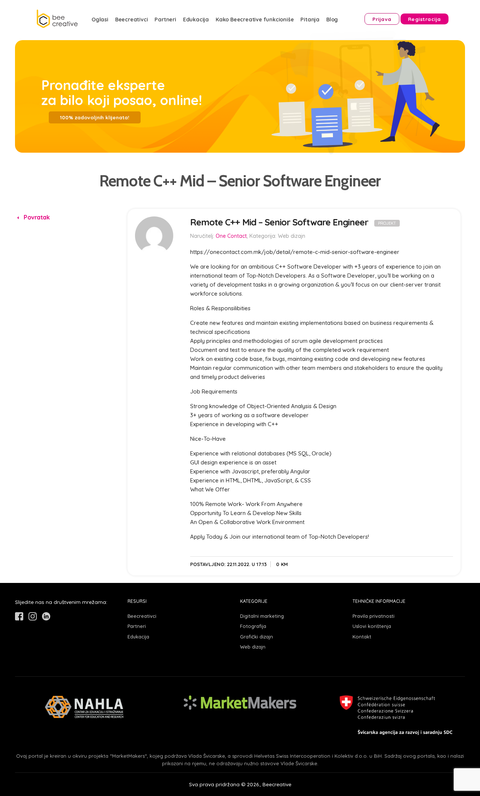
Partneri (165, 19)
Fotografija (253, 626)
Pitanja (310, 19)
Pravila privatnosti (373, 616)
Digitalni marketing (262, 616)
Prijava (382, 19)
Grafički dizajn (256, 637)
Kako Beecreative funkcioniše (255, 19)
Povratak (36, 217)
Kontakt (361, 637)
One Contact (231, 236)
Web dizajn (253, 647)
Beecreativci (131, 19)
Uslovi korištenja (371, 626)
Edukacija (196, 19)
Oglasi (100, 19)
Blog (332, 19)
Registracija (424, 19)
